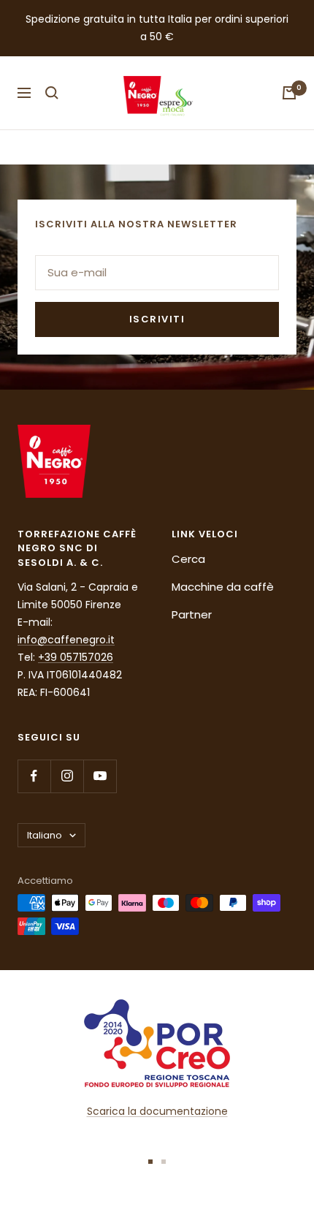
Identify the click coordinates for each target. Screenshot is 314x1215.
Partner (192, 614)
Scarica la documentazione (157, 1111)
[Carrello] (289, 92)
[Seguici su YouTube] (99, 776)
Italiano (44, 835)
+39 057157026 (75, 657)
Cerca (188, 559)
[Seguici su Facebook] (34, 776)
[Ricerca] (51, 92)
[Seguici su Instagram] (66, 776)
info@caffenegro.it (66, 639)
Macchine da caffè (223, 586)
